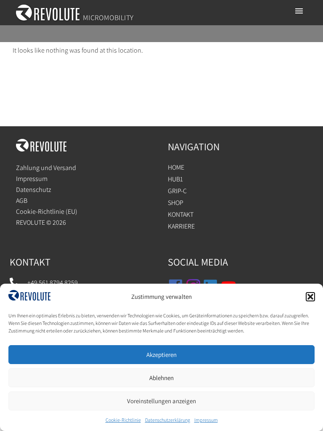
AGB (21, 200)
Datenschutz (33, 189)
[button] (310, 297)
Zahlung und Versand (46, 167)
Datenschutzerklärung (167, 420)
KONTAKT (180, 214)
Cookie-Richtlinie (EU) (46, 211)
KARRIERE (181, 226)
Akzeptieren (161, 355)
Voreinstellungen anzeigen (161, 401)
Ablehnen (161, 378)
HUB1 (175, 179)
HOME (176, 167)
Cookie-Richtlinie (123, 420)
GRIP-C (177, 190)
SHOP (175, 202)
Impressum (206, 420)
